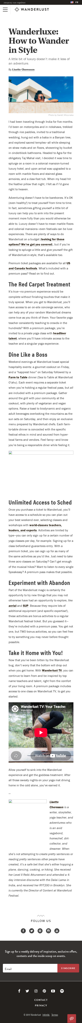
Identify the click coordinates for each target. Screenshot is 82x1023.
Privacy (41, 1005)
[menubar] (74, 2)
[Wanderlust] (31, 9)
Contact (41, 1000)
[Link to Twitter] (27, 991)
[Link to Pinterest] (44, 991)
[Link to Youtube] (53, 991)
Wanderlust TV (52, 670)
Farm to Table (18, 377)
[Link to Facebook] (19, 991)
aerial (12, 606)
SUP (25, 606)
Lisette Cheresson (23, 69)
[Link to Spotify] (62, 991)
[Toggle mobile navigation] (5, 9)
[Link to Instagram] (36, 991)
